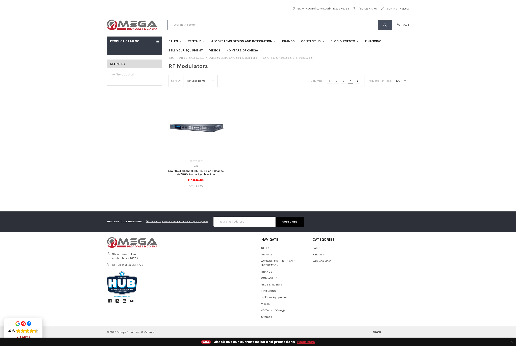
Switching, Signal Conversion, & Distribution (233, 58)
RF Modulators (304, 58)
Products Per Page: (379, 81)
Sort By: (176, 81)
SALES (174, 41)
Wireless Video (322, 261)
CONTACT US (311, 41)
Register (405, 8)
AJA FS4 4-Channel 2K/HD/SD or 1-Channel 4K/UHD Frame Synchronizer (196, 172)
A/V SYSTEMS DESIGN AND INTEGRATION (242, 41)
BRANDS (288, 41)
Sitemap (266, 317)
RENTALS (195, 41)
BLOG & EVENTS (343, 41)
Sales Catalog (196, 58)
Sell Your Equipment (186, 50)
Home (171, 58)
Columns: (317, 81)
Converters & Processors (277, 58)
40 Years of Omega (242, 50)
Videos (214, 50)
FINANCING (373, 41)
